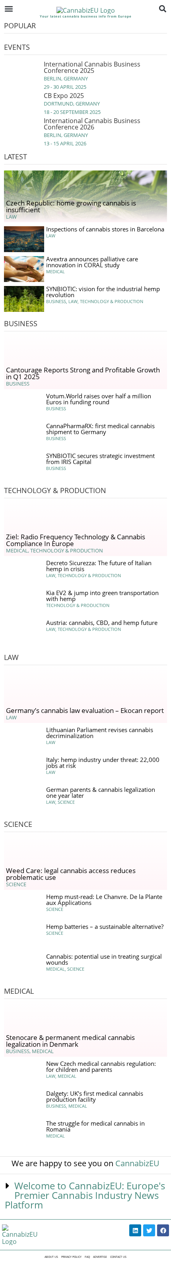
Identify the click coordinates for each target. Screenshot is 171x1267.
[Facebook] (163, 1230)
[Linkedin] (135, 1230)
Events (17, 47)
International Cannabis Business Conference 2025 (92, 67)
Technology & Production (55, 490)
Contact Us (118, 1257)
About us (51, 1257)
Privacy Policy (71, 1257)
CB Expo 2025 (64, 95)
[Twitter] (149, 1230)
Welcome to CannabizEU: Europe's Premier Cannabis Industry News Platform (85, 1195)
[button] (8, 8)
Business (20, 323)
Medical (19, 991)
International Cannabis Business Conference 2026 (92, 123)
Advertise (100, 1257)
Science (18, 824)
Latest (15, 156)
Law (11, 657)
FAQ (87, 1257)
